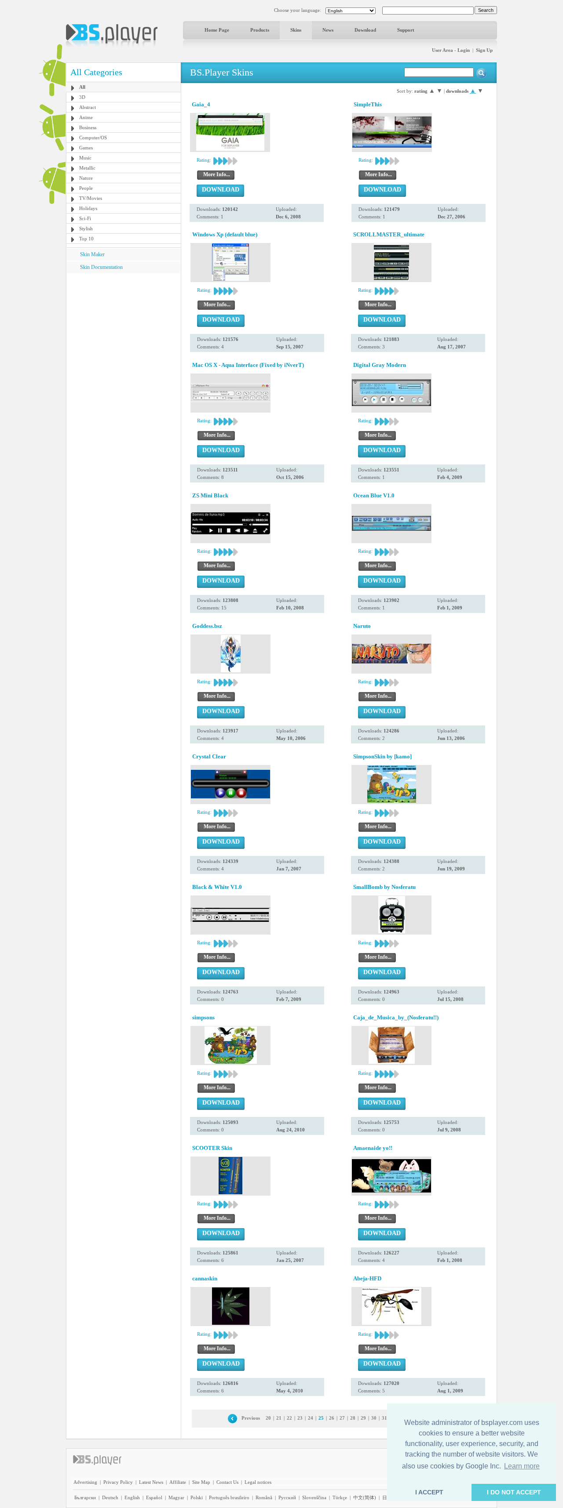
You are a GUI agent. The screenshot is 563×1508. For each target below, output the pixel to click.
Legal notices (258, 1482)
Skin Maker (92, 254)
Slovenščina (314, 1497)
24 (310, 1418)
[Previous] (232, 1418)
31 (384, 1418)
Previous (250, 1418)
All (82, 87)
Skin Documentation (101, 267)
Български (85, 1497)
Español (154, 1497)
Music (85, 157)
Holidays (88, 208)
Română (264, 1497)
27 (342, 1418)
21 (279, 1418)
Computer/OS (93, 137)
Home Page (217, 30)
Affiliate (177, 1482)
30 (374, 1418)
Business (87, 127)
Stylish (86, 228)
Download (365, 30)
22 (289, 1418)
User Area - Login (451, 50)
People (86, 188)
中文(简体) (364, 1497)
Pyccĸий (287, 1497)
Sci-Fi (85, 218)
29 (363, 1418)
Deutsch (110, 1497)
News (327, 30)
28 (352, 1418)
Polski (196, 1497)
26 (331, 1418)
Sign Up (484, 50)
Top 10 (86, 238)
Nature (86, 178)
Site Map (201, 1482)
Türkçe (340, 1497)
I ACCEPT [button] (429, 1492)
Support (405, 30)
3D (82, 97)
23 (300, 1418)
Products (259, 30)
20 (268, 1418)
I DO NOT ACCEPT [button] (514, 1492)
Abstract (87, 107)
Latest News (151, 1482)
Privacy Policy (118, 1482)
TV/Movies (90, 198)
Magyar (176, 1497)
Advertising (85, 1482)
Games (86, 147)
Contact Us (227, 1482)
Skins (295, 30)
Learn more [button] (522, 1466)
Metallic (87, 167)
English (132, 1497)
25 (321, 1418)
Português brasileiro (229, 1497)
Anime (86, 117)
